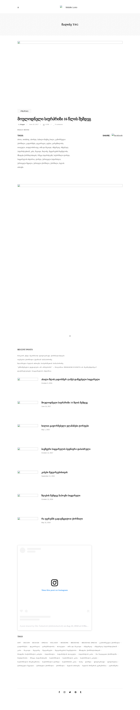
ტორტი (38, 159)
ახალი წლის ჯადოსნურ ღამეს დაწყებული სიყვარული (70, 379)
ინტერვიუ (24, 111)
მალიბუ (45, 151)
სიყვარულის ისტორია (26, 159)
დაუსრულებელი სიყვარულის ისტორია (34, 371)
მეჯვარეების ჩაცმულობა (58, 151)
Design (35, 642)
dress (20, 139)
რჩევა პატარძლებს (45, 155)
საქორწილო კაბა (70, 658)
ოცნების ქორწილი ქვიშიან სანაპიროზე (35, 359)
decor (27, 642)
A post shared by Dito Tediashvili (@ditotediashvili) (41, 626)
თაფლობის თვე (32, 147)
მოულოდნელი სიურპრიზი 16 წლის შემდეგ (54, 119)
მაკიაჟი (38, 151)
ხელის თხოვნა (73, 665)
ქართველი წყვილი (25, 163)
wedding (26, 139)
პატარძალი (50, 654)
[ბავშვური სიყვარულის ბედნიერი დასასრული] (28, 458)
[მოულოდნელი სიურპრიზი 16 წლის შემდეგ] (70, 76)
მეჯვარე (36, 650)
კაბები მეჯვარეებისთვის (54, 472)
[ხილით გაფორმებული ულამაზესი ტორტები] (28, 434)
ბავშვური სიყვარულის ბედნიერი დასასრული (65, 449)
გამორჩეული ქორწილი (110, 642)
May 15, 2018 (45, 522)
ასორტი (33, 139)
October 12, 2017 (47, 453)
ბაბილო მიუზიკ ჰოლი (45, 139)
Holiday (54, 642)
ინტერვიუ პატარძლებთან (106, 646)
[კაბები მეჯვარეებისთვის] (28, 481)
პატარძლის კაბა (86, 654)
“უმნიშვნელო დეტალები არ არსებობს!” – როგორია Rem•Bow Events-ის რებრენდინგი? (57, 367)
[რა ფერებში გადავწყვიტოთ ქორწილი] (28, 527)
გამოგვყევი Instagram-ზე (71, 340)
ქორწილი (54, 163)
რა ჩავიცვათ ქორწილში (106, 654)
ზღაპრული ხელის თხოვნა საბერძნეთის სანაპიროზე (40, 363)
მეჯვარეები (47, 650)
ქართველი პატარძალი (51, 159)
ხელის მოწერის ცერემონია (94, 665)
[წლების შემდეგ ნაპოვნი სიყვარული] (28, 504)
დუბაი (48, 143)
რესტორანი (23, 658)
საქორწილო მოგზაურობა (29, 662)
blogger (22, 124)
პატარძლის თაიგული (66, 654)
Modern (64, 642)
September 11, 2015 (48, 476)
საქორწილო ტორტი (61, 155)
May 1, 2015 (45, 429)
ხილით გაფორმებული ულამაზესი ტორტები (65, 426)
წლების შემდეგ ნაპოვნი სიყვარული (60, 495)
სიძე (81, 662)
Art (19, 642)
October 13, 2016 (47, 499)
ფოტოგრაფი (99, 662)
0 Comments (59, 124)
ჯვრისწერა (113, 665)
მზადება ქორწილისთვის (27, 155)
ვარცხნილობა (57, 143)
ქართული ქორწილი (41, 163)
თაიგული (21, 147)
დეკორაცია (40, 143)
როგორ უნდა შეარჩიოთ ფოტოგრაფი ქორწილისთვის (41, 356)
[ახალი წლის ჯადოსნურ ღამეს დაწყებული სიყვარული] (28, 388)
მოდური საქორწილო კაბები (30, 654)
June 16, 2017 (34, 124)
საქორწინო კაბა (69, 662)
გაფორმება (30, 143)
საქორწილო (54, 658)
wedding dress (89, 642)
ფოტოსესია (112, 662)
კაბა (32, 151)
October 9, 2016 (46, 383)
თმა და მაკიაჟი (45, 147)
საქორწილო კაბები (88, 658)
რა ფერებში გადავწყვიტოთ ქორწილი (62, 519)
